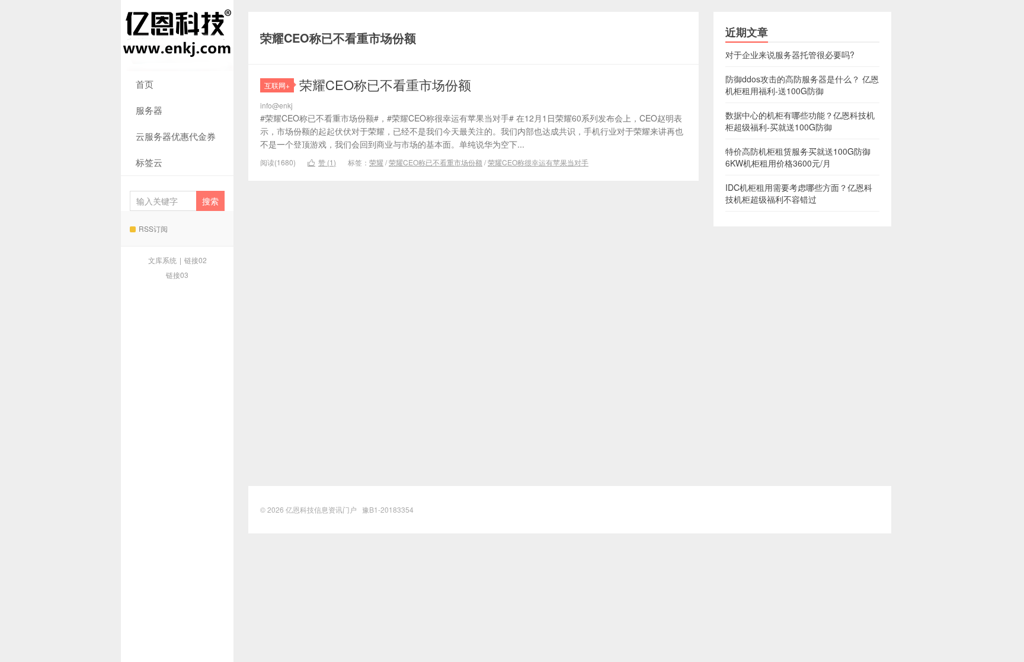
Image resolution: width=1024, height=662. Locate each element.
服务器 (149, 110)
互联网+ (277, 85)
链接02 (195, 260)
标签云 (149, 162)
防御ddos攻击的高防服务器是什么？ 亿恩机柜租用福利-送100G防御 (802, 85)
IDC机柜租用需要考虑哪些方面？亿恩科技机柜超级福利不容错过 (798, 193)
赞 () (322, 162)
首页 (144, 84)
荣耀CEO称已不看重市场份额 (385, 84)
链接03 (177, 275)
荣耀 (376, 162)
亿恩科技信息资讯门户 (177, 35)
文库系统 (162, 260)
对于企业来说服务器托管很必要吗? (790, 54)
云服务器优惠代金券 (176, 136)
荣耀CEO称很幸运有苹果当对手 (538, 162)
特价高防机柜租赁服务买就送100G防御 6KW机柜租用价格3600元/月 (798, 157)
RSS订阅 (153, 228)
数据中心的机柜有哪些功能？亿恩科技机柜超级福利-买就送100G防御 (800, 121)
